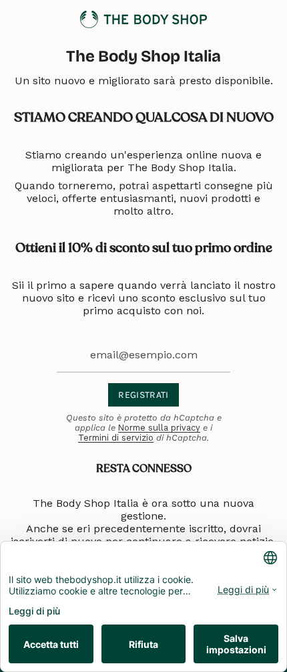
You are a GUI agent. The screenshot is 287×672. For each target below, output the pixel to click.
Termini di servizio (116, 438)
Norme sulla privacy (159, 428)
